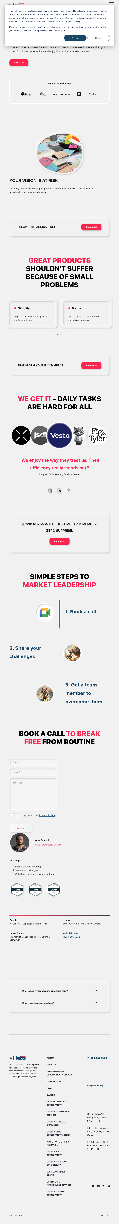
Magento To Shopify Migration (58, 1143)
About (50, 1058)
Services (51, 1065)
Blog (49, 1088)
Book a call (91, 227)
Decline (98, 38)
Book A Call (19, 62)
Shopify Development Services (59, 1113)
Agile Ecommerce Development (56, 1103)
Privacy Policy (47, 815)
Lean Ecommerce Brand (56, 1173)
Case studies (54, 1081)
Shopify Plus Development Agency (58, 1133)
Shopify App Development (54, 1153)
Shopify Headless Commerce (56, 1123)
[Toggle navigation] (111, 4)
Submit (21, 828)
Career (51, 1095)
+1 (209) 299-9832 (71, 936)
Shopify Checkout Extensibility (57, 1163)
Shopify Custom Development (56, 1193)
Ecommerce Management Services (59, 1183)
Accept (75, 38)
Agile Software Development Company (59, 1073)
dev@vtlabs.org (95, 1085)
